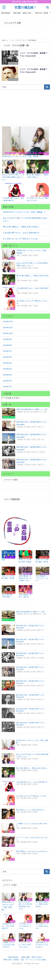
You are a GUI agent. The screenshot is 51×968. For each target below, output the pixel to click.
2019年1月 (7, 387)
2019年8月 (7, 345)
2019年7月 (7, 351)
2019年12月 (8, 321)
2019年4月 (7, 369)
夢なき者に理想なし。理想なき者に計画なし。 (22, 227)
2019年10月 (8, 333)
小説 (22, 959)
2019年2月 (7, 381)
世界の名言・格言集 (41, 13)
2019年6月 (7, 357)
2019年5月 (7, 363)
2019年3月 (7, 375)
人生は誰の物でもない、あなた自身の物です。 (22, 233)
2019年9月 (7, 339)
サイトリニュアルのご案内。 (37, 959)
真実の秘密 (17, 13)
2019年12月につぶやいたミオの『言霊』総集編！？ (24, 212)
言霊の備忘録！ (6, 13)
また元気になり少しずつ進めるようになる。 (21, 239)
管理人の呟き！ (28, 13)
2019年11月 (8, 327)
